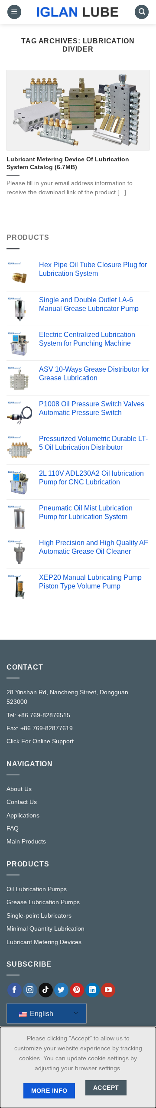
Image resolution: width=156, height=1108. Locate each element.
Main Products (26, 841)
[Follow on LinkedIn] (92, 990)
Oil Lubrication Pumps (36, 889)
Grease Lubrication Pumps (43, 902)
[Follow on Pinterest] (77, 990)
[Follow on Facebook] (14, 990)
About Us (19, 788)
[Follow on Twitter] (61, 990)
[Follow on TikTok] (46, 990)
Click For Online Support (40, 741)
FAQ (12, 828)
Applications (22, 815)
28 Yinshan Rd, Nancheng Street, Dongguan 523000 (67, 697)
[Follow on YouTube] (108, 990)
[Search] (142, 12)
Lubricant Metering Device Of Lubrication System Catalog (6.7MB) (67, 163)
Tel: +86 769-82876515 (38, 715)
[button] (14, 12)
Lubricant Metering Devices (43, 941)
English (40, 1013)
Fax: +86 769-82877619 (39, 728)
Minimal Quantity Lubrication (45, 928)
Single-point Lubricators (39, 915)
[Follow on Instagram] (30, 990)
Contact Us (21, 801)
